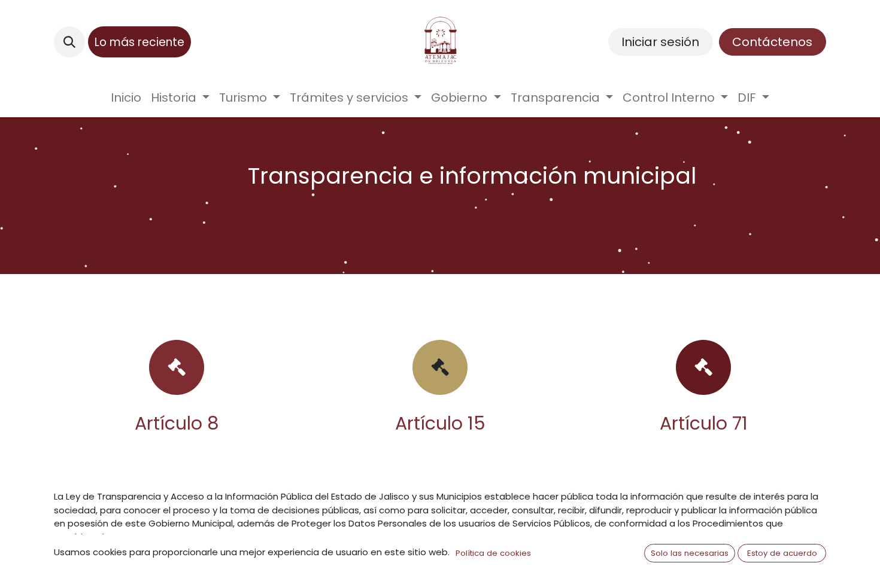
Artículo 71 (704, 423)
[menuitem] (126, 97)
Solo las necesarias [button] (690, 553)
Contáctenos (772, 42)
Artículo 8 (177, 423)
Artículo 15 (440, 423)
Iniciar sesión (660, 42)
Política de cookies (493, 553)
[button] (69, 41)
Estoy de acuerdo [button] (782, 553)
